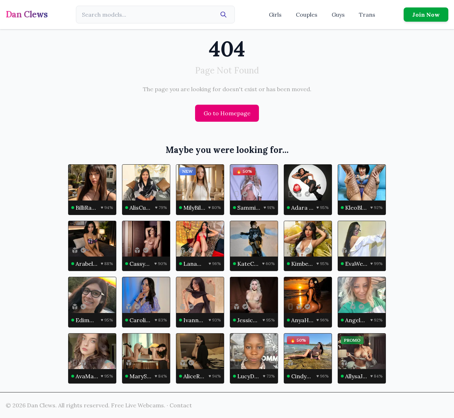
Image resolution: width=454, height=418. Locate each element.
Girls (275, 14)
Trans (367, 14)
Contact (181, 405)
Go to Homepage (227, 113)
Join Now (426, 14)
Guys (338, 14)
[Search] (223, 14)
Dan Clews (27, 14)
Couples (306, 14)
